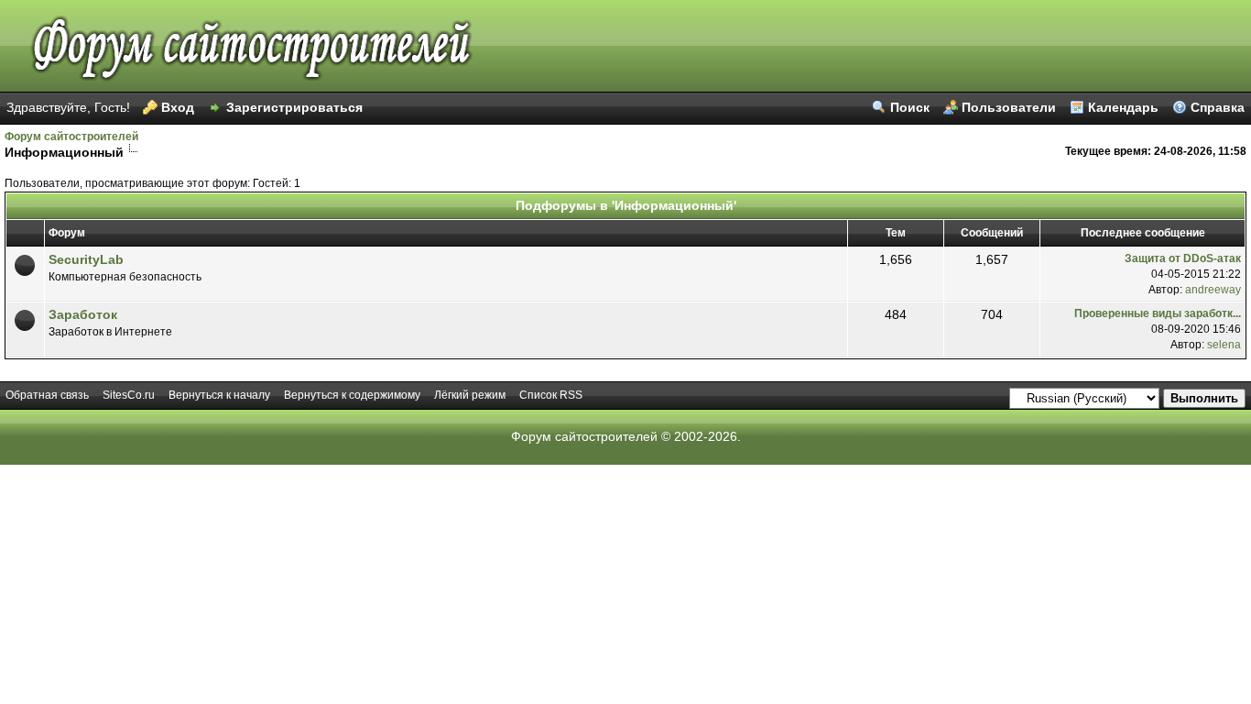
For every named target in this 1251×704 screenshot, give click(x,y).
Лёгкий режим (470, 395)
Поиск (910, 107)
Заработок (83, 314)
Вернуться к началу (219, 395)
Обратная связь (47, 395)
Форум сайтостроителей (71, 136)
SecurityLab (86, 259)
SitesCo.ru (129, 395)
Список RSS (550, 395)
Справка (1218, 107)
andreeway (1213, 289)
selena (1224, 344)
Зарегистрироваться (294, 107)
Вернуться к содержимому (352, 395)
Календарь (1123, 107)
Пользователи (1009, 107)
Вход (177, 107)
